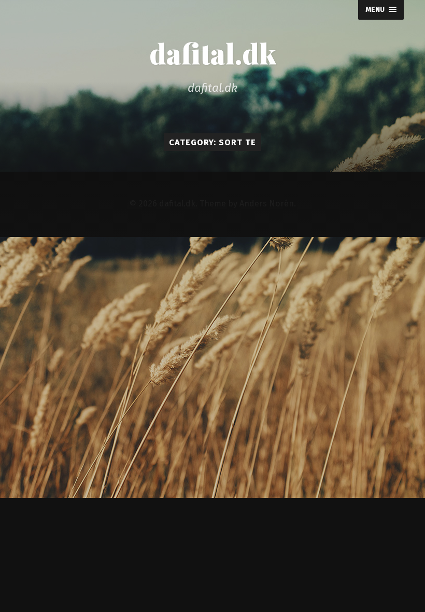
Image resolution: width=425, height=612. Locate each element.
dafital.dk (212, 53)
